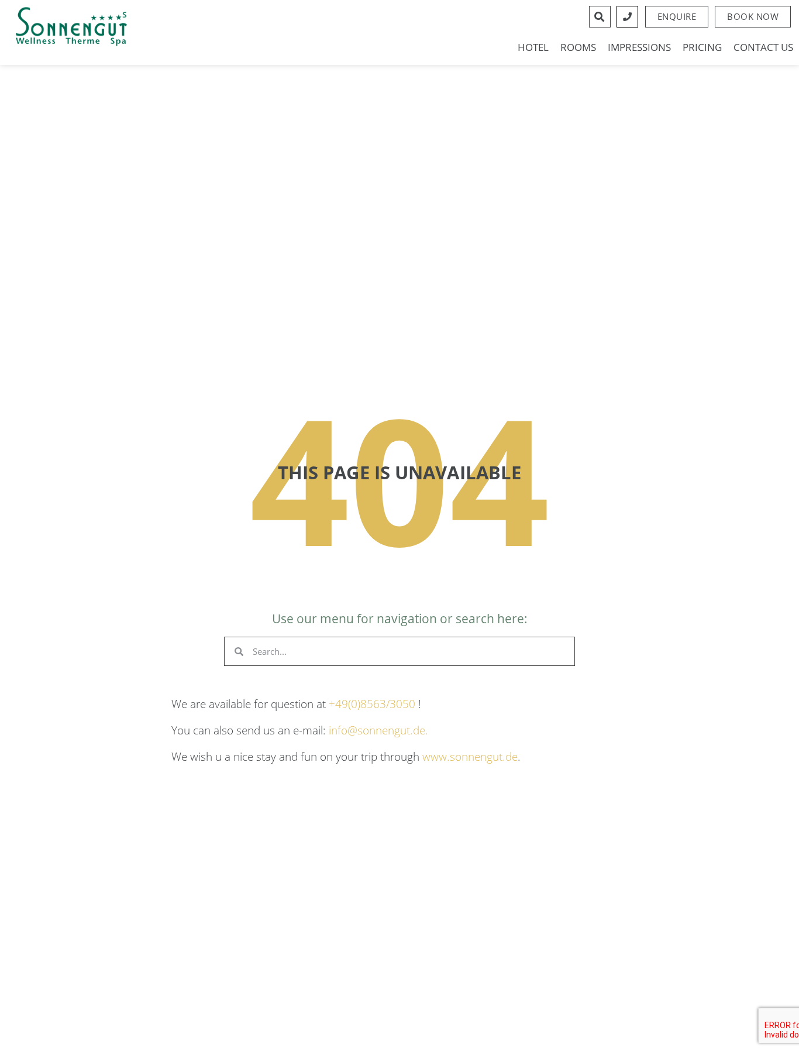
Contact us (763, 47)
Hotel (533, 47)
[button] (753, 17)
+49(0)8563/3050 (372, 704)
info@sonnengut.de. (378, 730)
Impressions (639, 47)
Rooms (578, 47)
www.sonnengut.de (470, 756)
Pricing (702, 47)
